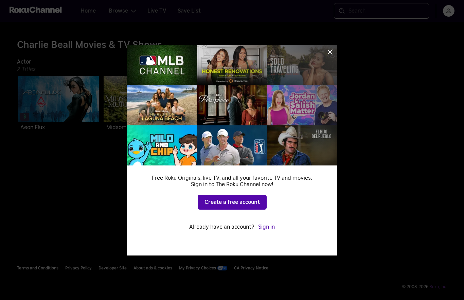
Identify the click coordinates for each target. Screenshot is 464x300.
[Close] (330, 52)
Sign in (266, 227)
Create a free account (232, 202)
